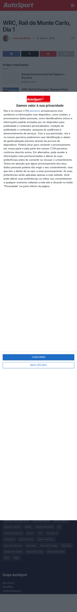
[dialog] (38, 306)
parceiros (35, 111)
